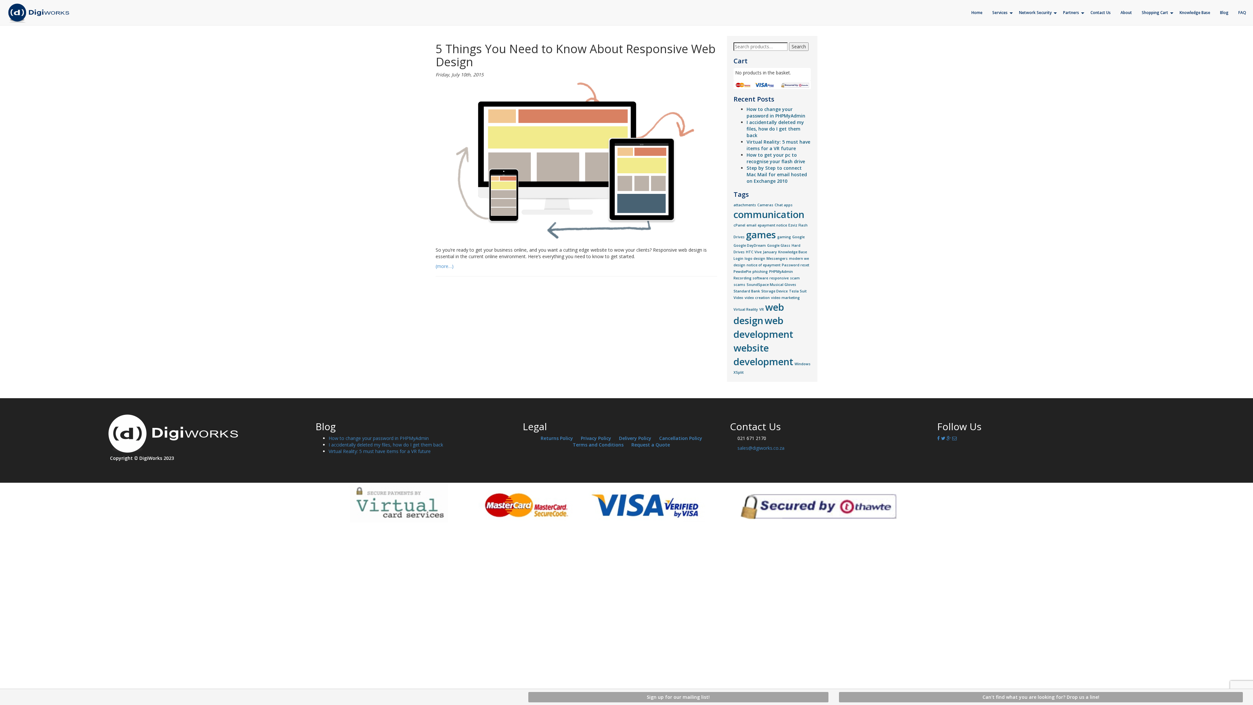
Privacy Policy (596, 438)
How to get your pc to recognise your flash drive (776, 158)
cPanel (739, 225)
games (761, 234)
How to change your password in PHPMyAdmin (776, 112)
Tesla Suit (798, 291)
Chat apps (784, 205)
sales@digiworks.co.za (760, 448)
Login (738, 258)
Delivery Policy (635, 438)
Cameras (765, 205)
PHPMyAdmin (781, 271)
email (751, 225)
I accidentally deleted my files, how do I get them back (775, 128)
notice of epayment (764, 265)
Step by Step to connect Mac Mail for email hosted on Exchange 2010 (777, 174)
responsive (779, 278)
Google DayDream (750, 245)
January (770, 252)
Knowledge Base (792, 252)
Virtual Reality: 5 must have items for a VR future (778, 145)
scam (795, 278)
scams (739, 284)
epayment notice (772, 225)
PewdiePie (742, 271)
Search (799, 46)
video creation (757, 297)
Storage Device (774, 291)
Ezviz (792, 225)
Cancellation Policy (680, 438)
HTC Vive (754, 252)
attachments (745, 205)
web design (759, 314)
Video (738, 297)
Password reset (795, 265)
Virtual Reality (746, 309)
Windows (803, 364)
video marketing (785, 297)
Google (798, 237)
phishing (760, 271)
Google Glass (778, 245)
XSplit (739, 372)
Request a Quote (650, 445)
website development (763, 354)
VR (761, 309)
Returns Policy (557, 438)
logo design (755, 258)
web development (763, 327)
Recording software (751, 278)
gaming (784, 237)
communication (769, 214)
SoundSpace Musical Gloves (771, 284)
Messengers (777, 258)
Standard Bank (747, 291)
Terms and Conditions (598, 445)
